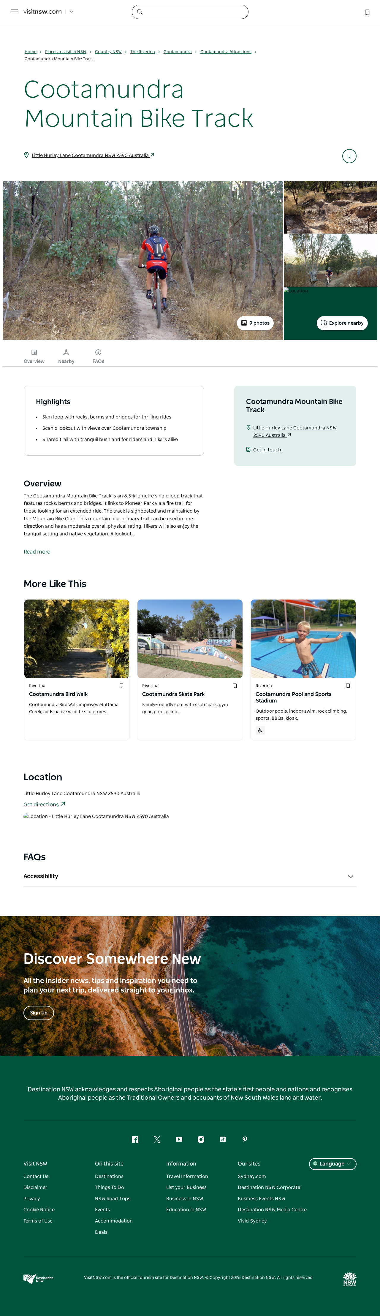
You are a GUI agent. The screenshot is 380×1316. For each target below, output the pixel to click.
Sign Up (39, 1013)
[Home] (42, 12)
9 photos (259, 323)
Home (31, 52)
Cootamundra (178, 52)
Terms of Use (38, 1221)
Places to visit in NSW (65, 52)
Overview (34, 361)
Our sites (249, 1164)
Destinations (109, 1176)
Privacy (31, 1198)
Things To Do (109, 1187)
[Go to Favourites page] (367, 12)
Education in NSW (186, 1209)
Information (181, 1164)
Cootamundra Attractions (225, 52)
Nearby (66, 361)
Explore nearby (346, 323)
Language (332, 1164)
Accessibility (40, 876)
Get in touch (267, 450)
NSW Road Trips (112, 1198)
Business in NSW (184, 1198)
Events (102, 1209)
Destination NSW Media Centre (272, 1209)
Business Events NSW (261, 1198)
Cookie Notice (39, 1209)
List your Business (186, 1187)
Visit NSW (35, 1164)
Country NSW (108, 52)
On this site (109, 1164)
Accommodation (114, 1221)
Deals (101, 1232)
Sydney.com (252, 1176)
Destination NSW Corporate (269, 1187)
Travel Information (187, 1176)
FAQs (98, 361)
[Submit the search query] (139, 12)
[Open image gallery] (143, 339)
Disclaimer (35, 1187)
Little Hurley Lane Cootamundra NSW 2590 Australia (91, 155)
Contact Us (35, 1176)
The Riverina (142, 52)
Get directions (41, 805)
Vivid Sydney (252, 1221)
